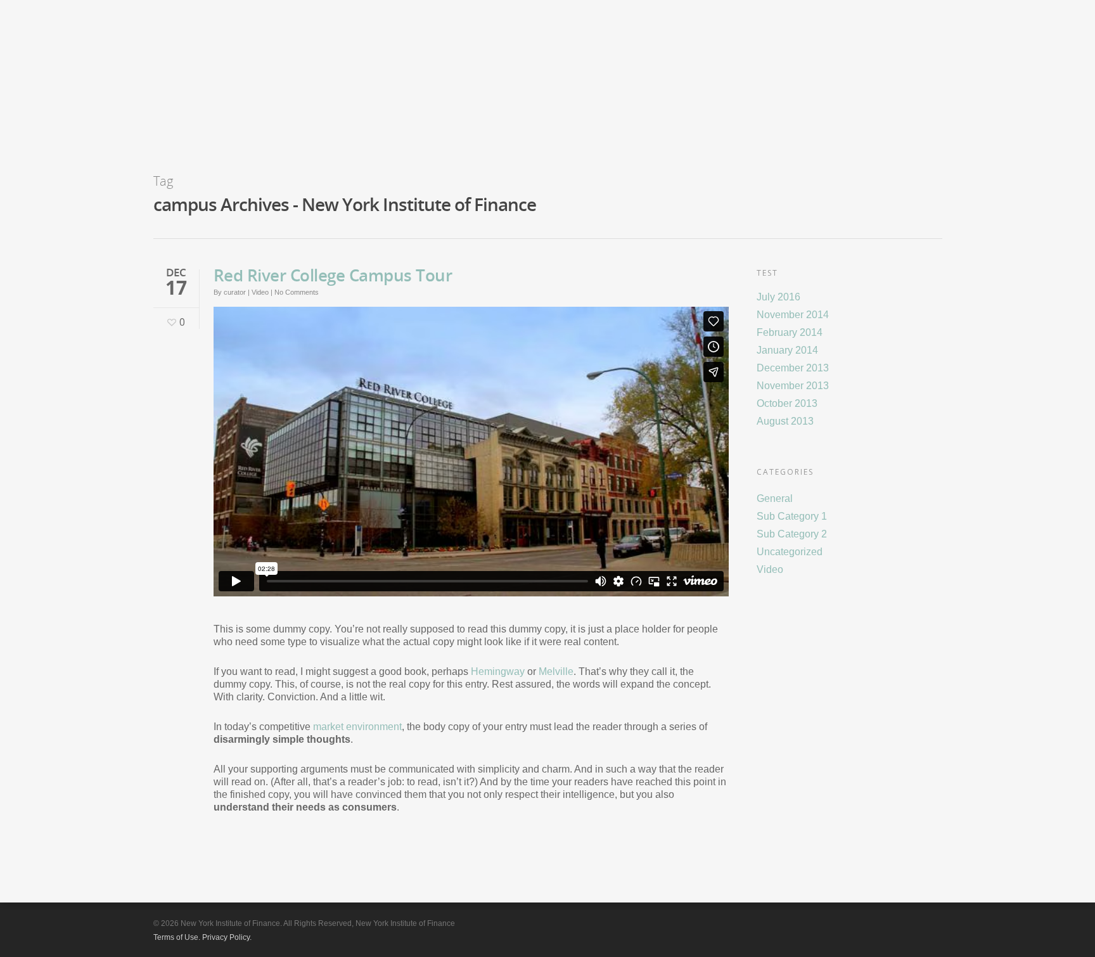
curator (235, 292)
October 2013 (787, 403)
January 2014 (787, 350)
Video (260, 292)
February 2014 (790, 332)
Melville (556, 671)
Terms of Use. (176, 937)
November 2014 (793, 314)
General (775, 498)
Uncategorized (790, 551)
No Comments (296, 292)
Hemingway (498, 671)
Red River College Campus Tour (333, 275)
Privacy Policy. (227, 937)
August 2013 (785, 421)
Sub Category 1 (792, 516)
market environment (357, 726)
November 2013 (793, 385)
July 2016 (778, 297)
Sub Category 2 (792, 534)
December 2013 (793, 368)
